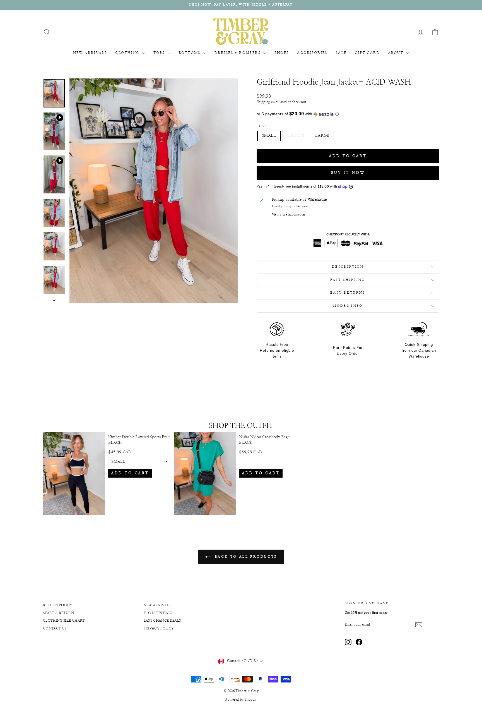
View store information (288, 214)
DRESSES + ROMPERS (238, 52)
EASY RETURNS (347, 292)
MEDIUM (296, 136)
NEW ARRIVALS (90, 52)
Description (348, 266)
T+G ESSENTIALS (158, 613)
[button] (348, 114)
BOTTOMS (190, 52)
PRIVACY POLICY (159, 628)
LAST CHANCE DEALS (162, 620)
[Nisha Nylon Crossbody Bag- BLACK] (205, 473)
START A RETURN (58, 613)
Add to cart (130, 473)
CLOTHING (128, 52)
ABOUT (396, 52)
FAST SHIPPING (347, 279)
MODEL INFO (348, 305)
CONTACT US (54, 628)
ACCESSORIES (312, 52)
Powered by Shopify (240, 699)
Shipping (263, 102)
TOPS (159, 52)
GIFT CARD (367, 52)
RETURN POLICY (58, 605)
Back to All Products (245, 556)
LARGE (322, 136)
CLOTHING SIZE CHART (64, 620)
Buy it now (348, 173)
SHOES (281, 52)
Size (262, 126)
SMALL (269, 136)
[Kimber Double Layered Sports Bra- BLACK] (74, 473)
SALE (341, 52)
